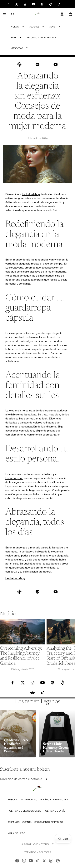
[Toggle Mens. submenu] (59, 26)
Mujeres (33, 26)
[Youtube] (30, 860)
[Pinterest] (58, 860)
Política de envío (55, 810)
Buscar (12, 799)
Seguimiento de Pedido (48, 822)
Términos (13, 822)
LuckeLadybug (31, 194)
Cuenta (27, 822)
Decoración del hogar (41, 37)
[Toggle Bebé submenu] (20, 37)
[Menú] (4, 14)
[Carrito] (70, 14)
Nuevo (15, 26)
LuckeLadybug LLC (42, 844)
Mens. (51, 26)
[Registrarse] (46, 779)
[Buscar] (12, 14)
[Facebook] (17, 860)
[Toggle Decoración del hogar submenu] (60, 37)
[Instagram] (24, 860)
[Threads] (51, 860)
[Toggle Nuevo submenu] (23, 26)
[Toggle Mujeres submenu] (43, 26)
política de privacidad (54, 799)
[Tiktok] (37, 860)
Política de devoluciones (24, 810)
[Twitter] (44, 860)
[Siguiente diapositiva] (67, 645)
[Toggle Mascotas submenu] (27, 48)
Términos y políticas (37, 852)
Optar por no (29, 799)
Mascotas (17, 48)
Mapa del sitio (16, 833)
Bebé (14, 37)
